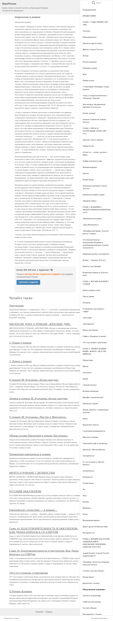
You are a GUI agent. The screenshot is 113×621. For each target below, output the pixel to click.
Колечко (86, 502)
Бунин (85, 418)
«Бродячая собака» (90, 201)
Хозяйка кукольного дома (92, 161)
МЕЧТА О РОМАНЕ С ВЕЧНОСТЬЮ (32, 472)
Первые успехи (88, 80)
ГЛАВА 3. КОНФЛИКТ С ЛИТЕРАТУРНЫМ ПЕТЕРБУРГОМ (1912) (96, 209)
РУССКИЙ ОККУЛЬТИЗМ (25, 491)
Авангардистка (88, 324)
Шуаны (85, 366)
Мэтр (85, 74)
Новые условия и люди (91, 290)
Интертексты (88, 477)
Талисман (86, 31)
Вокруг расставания (90, 330)
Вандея (85, 378)
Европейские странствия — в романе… (33, 510)
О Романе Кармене (20, 591)
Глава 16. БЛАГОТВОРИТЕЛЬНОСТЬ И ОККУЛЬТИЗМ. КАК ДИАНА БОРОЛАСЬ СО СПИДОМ (43, 530)
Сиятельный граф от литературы (95, 443)
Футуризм (86, 302)
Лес (84, 489)
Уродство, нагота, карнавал (93, 140)
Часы (85, 495)
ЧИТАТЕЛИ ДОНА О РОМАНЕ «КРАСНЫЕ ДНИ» (40, 324)
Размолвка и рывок (90, 68)
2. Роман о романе (20, 342)
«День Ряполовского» (91, 224)
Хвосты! (86, 173)
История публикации (91, 391)
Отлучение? (87, 372)
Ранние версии (88, 577)
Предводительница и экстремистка (96, 254)
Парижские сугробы (90, 403)
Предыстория (88, 360)
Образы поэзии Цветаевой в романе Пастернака (38, 435)
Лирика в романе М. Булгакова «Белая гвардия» (38, 398)
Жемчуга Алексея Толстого (93, 49)
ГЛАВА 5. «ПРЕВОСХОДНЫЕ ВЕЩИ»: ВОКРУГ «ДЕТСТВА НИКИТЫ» (94, 351)
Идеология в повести (91, 425)
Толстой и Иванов (89, 608)
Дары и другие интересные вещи (95, 526)
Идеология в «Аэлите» (91, 583)
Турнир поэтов (88, 146)
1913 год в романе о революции (95, 342)
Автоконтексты (88, 471)
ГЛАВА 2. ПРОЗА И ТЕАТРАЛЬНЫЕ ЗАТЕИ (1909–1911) (95, 131)
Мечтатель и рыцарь (90, 437)
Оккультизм (16, 305)
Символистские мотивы (92, 602)
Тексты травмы (88, 296)
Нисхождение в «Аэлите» (92, 614)
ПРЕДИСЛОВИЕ (89, 16)
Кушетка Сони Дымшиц (92, 266)
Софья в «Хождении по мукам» (94, 336)
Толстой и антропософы (92, 595)
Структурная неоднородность (94, 431)
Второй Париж (88, 179)
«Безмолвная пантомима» (92, 218)
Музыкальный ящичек (91, 520)
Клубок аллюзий (89, 113)
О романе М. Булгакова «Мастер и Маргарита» (38, 417)
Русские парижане (90, 62)
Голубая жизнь (88, 483)
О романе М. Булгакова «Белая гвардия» (34, 379)
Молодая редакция (90, 167)
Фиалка (85, 55)
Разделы (48, 612)
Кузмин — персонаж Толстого (94, 260)
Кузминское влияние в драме (94, 194)
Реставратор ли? (89, 532)
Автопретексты (88, 455)
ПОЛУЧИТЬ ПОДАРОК (28, 282)
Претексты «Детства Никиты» (94, 449)
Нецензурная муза (89, 37)
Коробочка (87, 508)
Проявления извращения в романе (30, 454)
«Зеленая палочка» (90, 385)
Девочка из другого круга (92, 43)
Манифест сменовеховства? (93, 397)
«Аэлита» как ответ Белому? (93, 571)
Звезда (85, 514)
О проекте (39, 612)
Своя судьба (87, 317)
